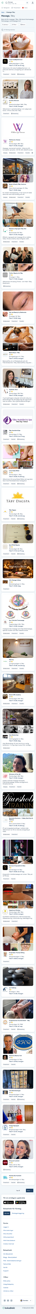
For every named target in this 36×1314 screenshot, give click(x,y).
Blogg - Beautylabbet (10, 1257)
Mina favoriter (7, 1234)
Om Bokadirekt (8, 1254)
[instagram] (4, 1300)
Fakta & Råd (7, 1264)
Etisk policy (6, 1281)
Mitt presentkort (8, 1237)
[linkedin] (8, 1300)
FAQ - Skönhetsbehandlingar (12, 1260)
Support (5, 1271)
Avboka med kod (8, 1244)
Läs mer (6, 1213)
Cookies (5, 1287)
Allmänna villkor (8, 1291)
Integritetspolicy (8, 1284)
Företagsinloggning (18, 1213)
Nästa (28, 1190)
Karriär (5, 1267)
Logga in (6, 1227)
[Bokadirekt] (2, 3)
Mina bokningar (8, 1230)
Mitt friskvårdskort (9, 1240)
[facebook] (11, 1300)
